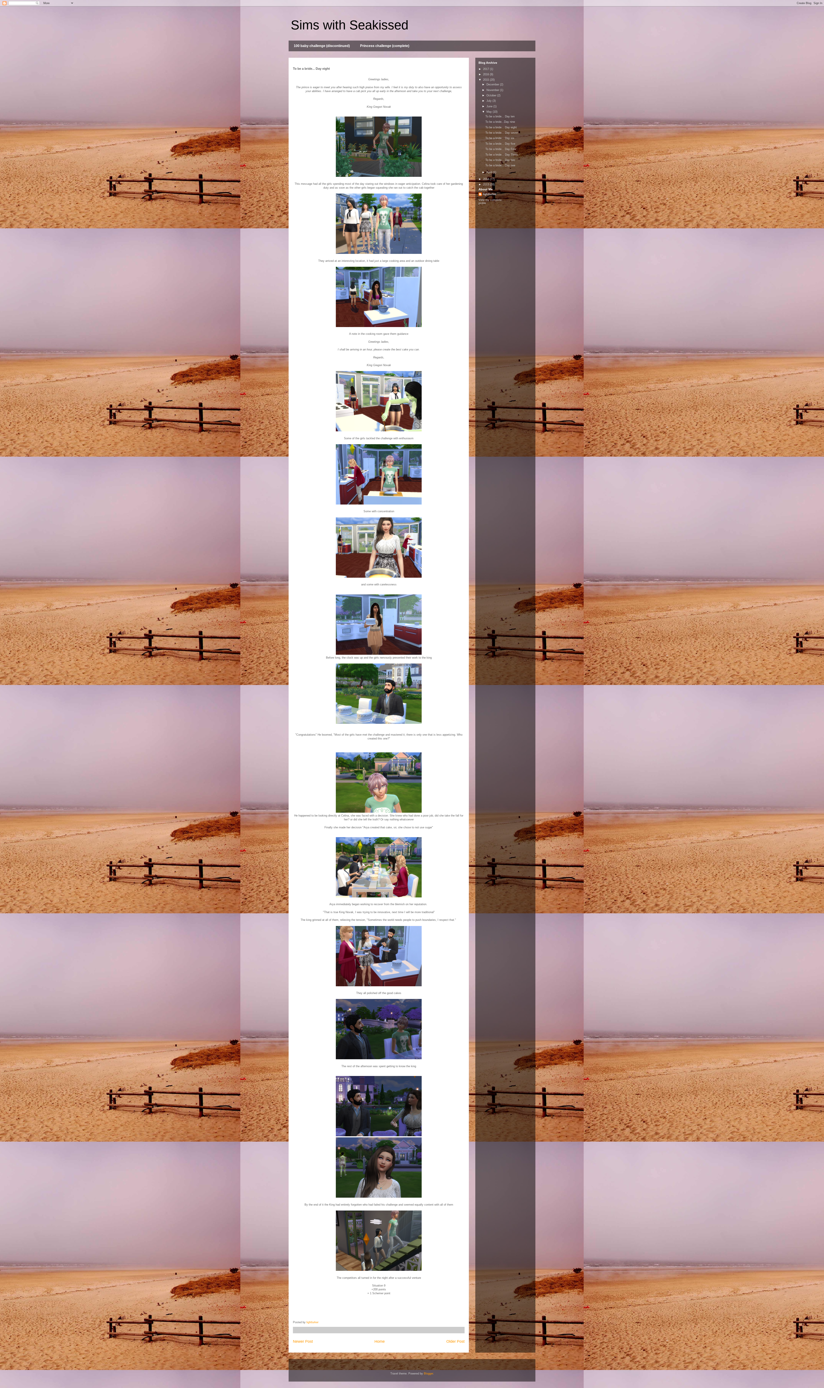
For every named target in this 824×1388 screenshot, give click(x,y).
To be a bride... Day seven (501, 132)
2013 (486, 184)
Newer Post (303, 1341)
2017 (486, 69)
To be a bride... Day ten (500, 116)
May (489, 111)
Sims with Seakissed (349, 25)
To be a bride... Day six (499, 138)
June (489, 106)
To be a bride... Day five (500, 143)
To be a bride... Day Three (501, 154)
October (491, 95)
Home (379, 1341)
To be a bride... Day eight (501, 127)
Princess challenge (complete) (384, 46)
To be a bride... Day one (500, 165)
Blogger (428, 1373)
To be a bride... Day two (500, 160)
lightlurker (490, 194)
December (493, 84)
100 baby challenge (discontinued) (322, 46)
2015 (486, 79)
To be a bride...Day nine (500, 121)
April (489, 172)
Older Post (455, 1341)
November (493, 90)
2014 (486, 179)
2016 (486, 74)
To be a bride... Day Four (500, 149)
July (489, 100)
